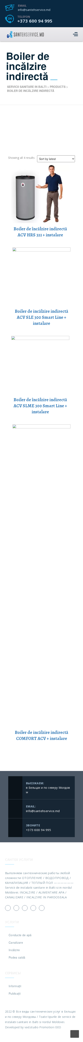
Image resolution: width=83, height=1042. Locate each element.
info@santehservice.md (34, 10)
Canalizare (16, 942)
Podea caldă (17, 957)
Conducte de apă (20, 935)
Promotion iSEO (50, 1027)
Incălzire (14, 950)
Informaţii (15, 986)
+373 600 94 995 (34, 21)
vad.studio (31, 1027)
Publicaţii (15, 993)
